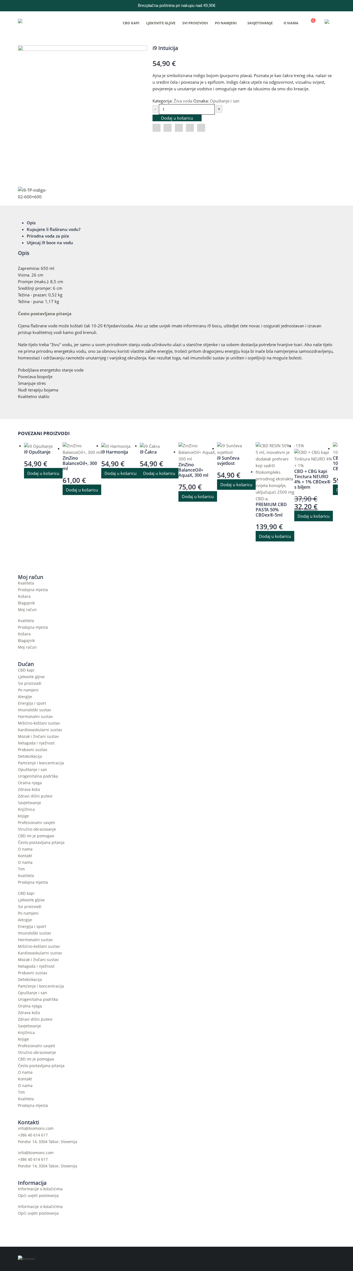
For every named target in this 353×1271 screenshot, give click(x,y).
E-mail (201, 128)
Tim (21, 869)
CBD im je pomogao (36, 835)
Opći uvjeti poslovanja (38, 1195)
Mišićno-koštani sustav (39, 723)
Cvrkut (168, 128)
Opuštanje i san (224, 101)
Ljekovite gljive (160, 22)
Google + (190, 128)
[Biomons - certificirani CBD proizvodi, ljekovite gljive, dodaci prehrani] (52, 23)
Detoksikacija (30, 756)
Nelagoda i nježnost (36, 743)
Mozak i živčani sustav (38, 736)
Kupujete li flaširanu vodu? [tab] (54, 229)
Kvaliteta (26, 583)
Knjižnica (26, 809)
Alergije (25, 696)
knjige (23, 816)
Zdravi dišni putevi (35, 796)
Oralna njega (30, 782)
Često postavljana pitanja (44, 313)
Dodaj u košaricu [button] (43, 473)
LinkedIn (179, 128)
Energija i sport (32, 703)
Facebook (157, 128)
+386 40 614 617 (33, 1135)
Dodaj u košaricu (177, 118)
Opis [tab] (31, 222)
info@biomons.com (36, 1128)
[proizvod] (43, 445)
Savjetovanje (260, 22)
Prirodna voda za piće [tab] (48, 236)
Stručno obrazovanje (37, 829)
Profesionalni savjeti (36, 822)
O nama (291, 22)
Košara (24, 596)
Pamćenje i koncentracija (41, 763)
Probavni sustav (32, 749)
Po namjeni (226, 22)
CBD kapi (131, 22)
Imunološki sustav (34, 709)
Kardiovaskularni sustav (40, 729)
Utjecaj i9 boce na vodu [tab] (50, 242)
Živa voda (183, 101)
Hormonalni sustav (35, 716)
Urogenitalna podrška (38, 776)
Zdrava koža (29, 789)
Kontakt (25, 855)
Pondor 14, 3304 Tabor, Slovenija (47, 1141)
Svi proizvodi (195, 22)
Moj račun (27, 609)
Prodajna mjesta (33, 589)
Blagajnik (26, 603)
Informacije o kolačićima (40, 1188)
